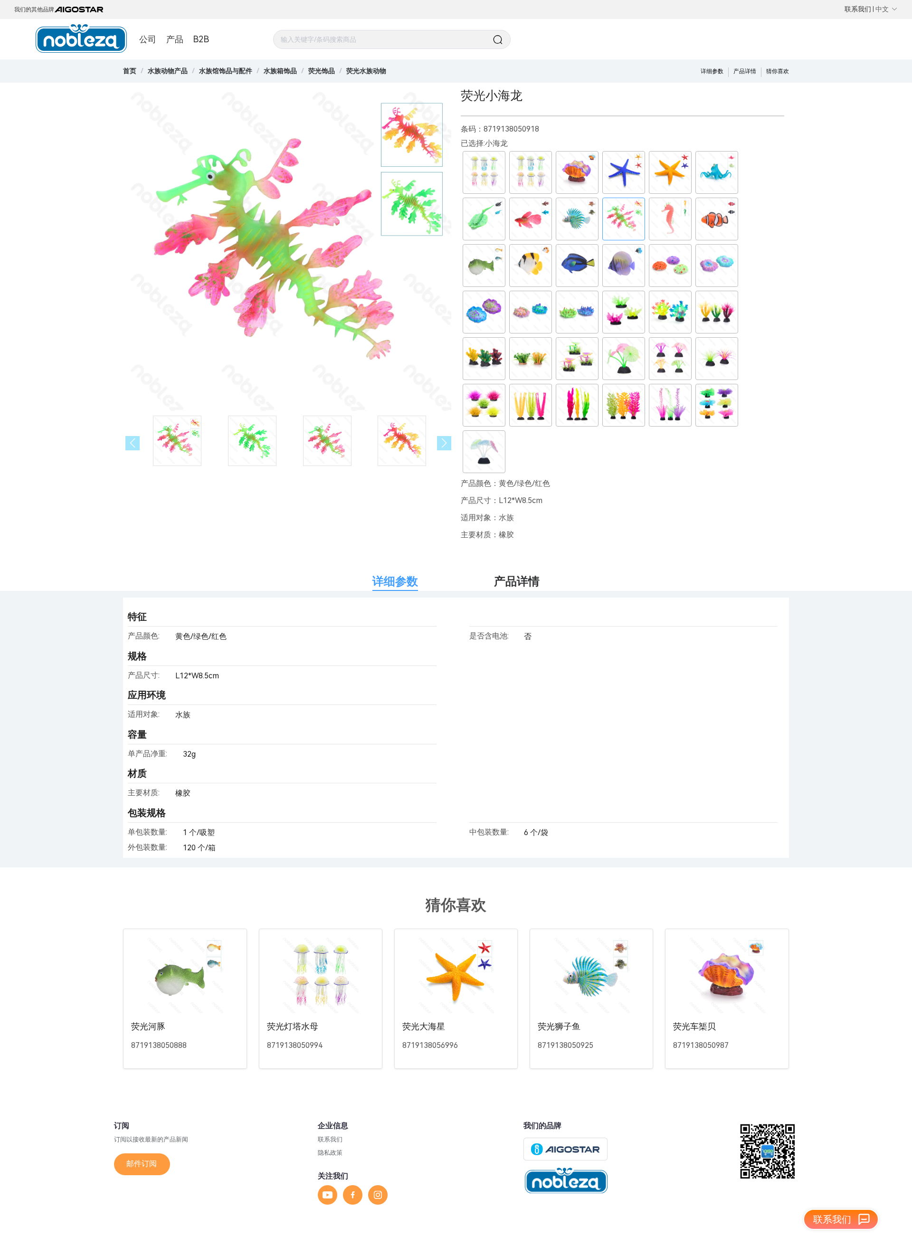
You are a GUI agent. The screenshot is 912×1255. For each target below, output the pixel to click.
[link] (168, 71)
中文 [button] (882, 9)
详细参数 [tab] (395, 581)
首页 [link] (129, 71)
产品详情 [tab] (517, 581)
